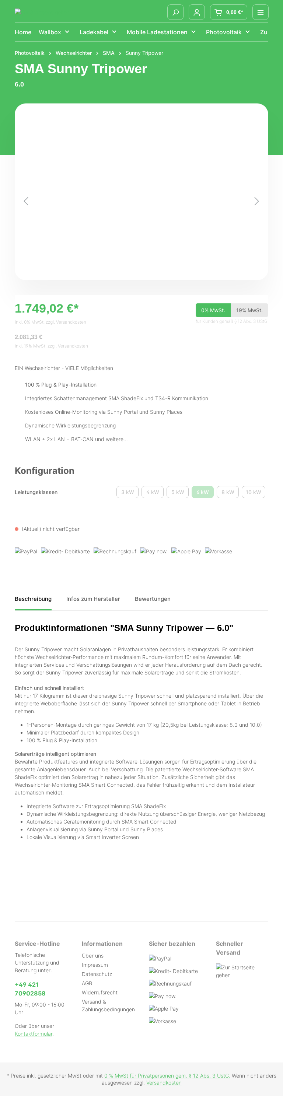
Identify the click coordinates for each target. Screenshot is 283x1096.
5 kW (180, 493)
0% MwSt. (213, 310)
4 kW (155, 493)
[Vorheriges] (26, 201)
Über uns (93, 955)
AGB (87, 983)
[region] (141, 201)
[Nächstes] (257, 201)
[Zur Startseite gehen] (42, 12)
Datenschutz (97, 974)
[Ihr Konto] (197, 12)
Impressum (95, 965)
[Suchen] (175, 12)
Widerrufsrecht (100, 992)
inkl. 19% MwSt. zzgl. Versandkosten (51, 346)
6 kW (205, 493)
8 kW (230, 493)
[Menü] (260, 12)
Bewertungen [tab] (153, 598)
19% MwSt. (249, 310)
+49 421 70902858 (30, 989)
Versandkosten (164, 1082)
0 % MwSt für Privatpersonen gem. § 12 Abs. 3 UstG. (167, 1075)
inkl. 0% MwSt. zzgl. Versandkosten (50, 322)
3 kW (130, 493)
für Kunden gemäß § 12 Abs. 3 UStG (232, 321)
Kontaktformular (33, 1033)
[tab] (33, 601)
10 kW (255, 493)
